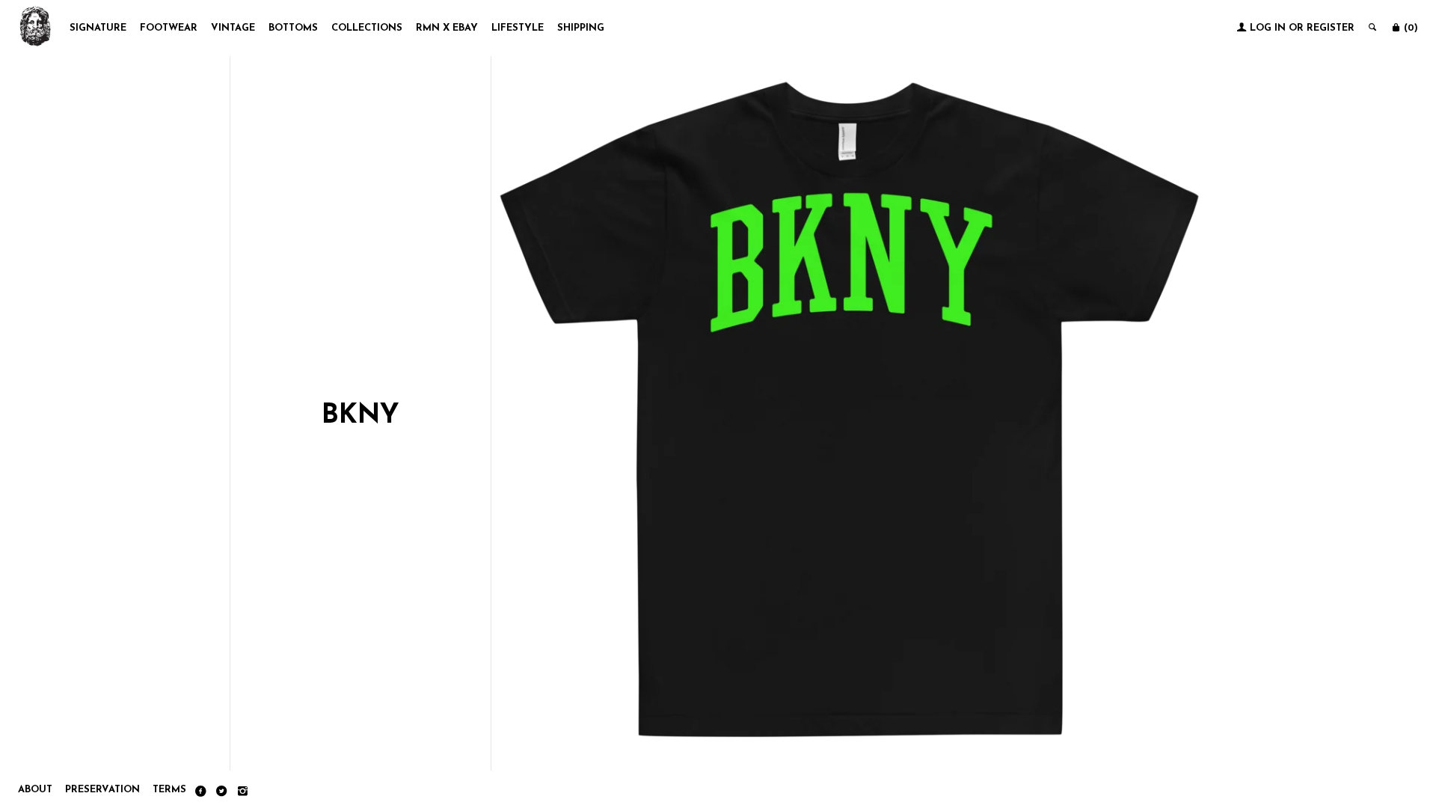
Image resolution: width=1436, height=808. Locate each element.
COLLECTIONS (366, 28)
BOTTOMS (293, 28)
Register (1330, 28)
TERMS (169, 790)
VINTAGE (233, 28)
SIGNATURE (98, 28)
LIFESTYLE (517, 28)
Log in (1268, 28)
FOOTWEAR (168, 28)
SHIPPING (580, 28)
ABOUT (35, 790)
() (1409, 28)
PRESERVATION (102, 790)
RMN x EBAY (447, 28)
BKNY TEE (849, 697)
